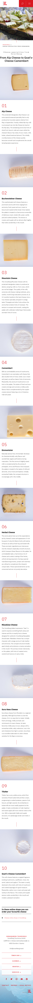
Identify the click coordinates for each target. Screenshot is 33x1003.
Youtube (22, 979)
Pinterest (27, 979)
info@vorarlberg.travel (16, 948)
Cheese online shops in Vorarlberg (15, 918)
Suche (22, 3)
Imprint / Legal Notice (21, 985)
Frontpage (6, 44)
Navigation (29, 3)
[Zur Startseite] (26, 991)
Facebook (6, 979)
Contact (5, 985)
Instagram (16, 979)
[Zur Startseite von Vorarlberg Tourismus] (5, 3)
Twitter (11, 979)
